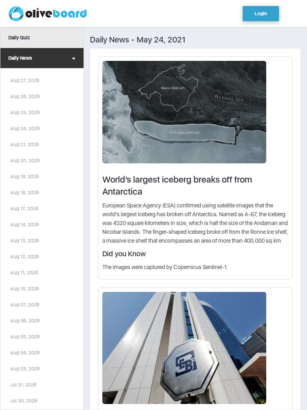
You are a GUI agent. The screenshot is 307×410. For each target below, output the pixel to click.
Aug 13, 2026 (24, 240)
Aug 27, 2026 (24, 80)
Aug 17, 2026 (24, 208)
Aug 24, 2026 (25, 128)
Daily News (20, 58)
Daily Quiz (19, 37)
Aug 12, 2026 (24, 256)
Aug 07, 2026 (24, 305)
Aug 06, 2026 (25, 321)
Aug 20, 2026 (25, 160)
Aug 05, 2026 (25, 337)
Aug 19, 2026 (24, 176)
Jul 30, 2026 (23, 401)
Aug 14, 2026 (24, 224)
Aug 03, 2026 (25, 369)
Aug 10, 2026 (24, 288)
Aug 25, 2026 (25, 112)
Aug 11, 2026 (24, 272)
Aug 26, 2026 (25, 96)
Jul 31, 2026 (23, 385)
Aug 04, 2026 (25, 353)
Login (261, 13)
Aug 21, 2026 (24, 144)
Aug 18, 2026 (24, 192)
